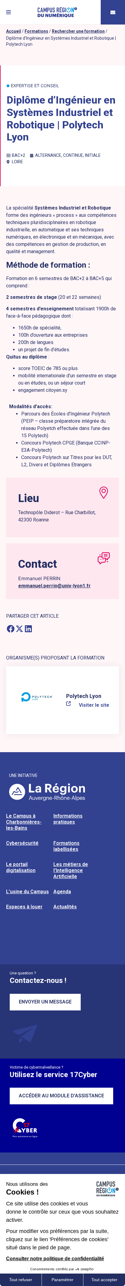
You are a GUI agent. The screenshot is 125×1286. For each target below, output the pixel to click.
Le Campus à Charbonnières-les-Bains (24, 822)
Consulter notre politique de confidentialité (55, 1258)
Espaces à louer (24, 907)
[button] (8, 12)
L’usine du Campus (27, 891)
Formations (36, 31)
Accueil (13, 31)
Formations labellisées (66, 846)
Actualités (65, 907)
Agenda (62, 891)
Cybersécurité (22, 843)
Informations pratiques (68, 819)
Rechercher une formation (78, 31)
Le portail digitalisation (20, 867)
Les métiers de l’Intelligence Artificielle (70, 870)
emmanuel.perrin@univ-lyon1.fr (54, 586)
